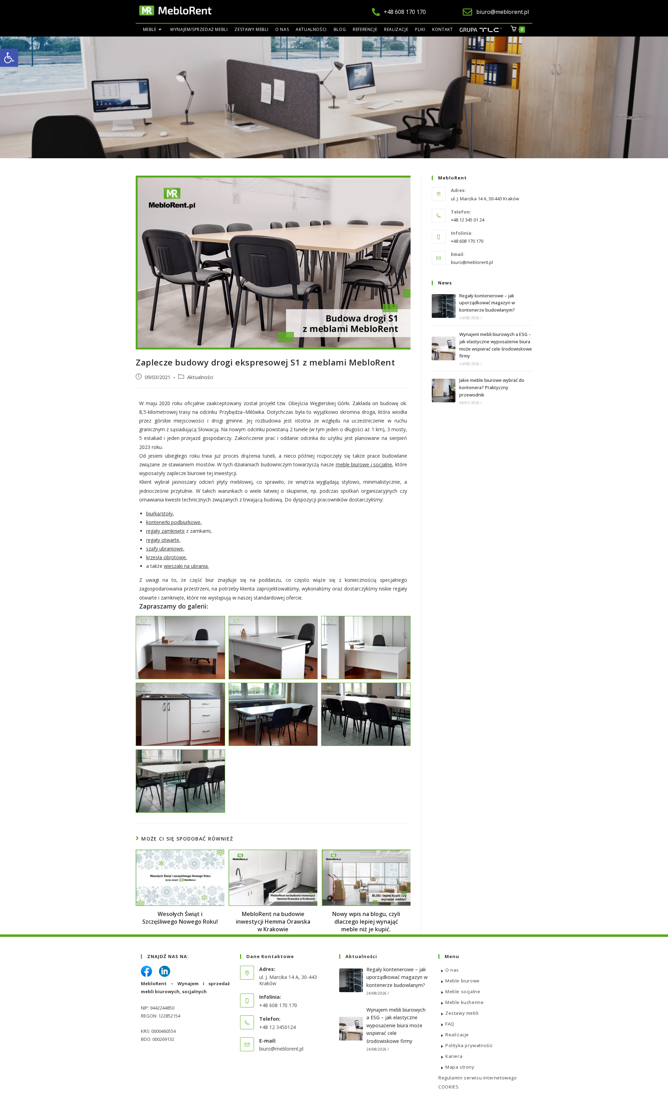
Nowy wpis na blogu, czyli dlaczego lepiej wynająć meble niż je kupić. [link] (366, 921)
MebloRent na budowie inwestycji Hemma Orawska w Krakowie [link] (273, 921)
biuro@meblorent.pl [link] (472, 262)
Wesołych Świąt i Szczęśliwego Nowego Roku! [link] (180, 917)
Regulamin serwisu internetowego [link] (477, 1078)
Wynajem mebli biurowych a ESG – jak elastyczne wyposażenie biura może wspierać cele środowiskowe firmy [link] (396, 1025)
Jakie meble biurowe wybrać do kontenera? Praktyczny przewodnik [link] (491, 387)
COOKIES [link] (448, 1087)
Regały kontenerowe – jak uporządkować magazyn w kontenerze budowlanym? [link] (487, 302)
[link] (9, 58)
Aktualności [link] (200, 377)
